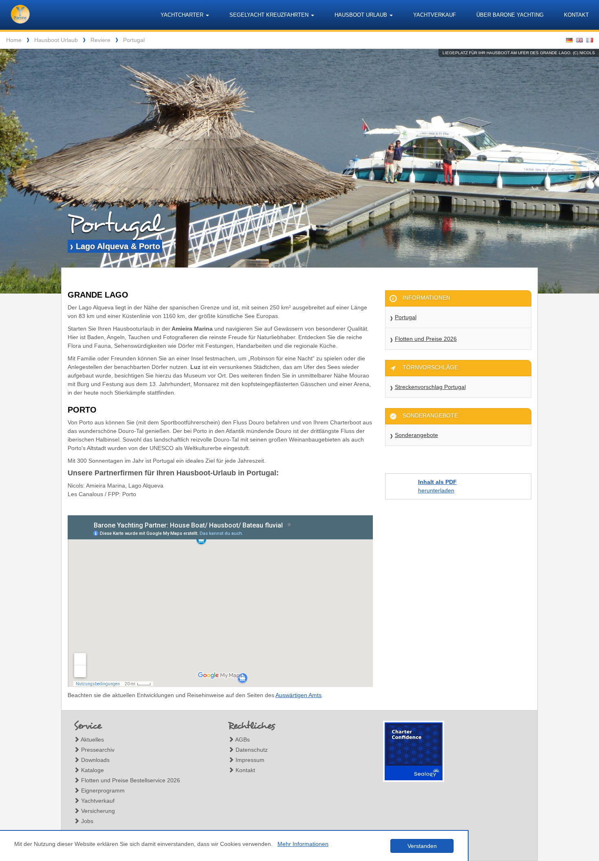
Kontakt (576, 15)
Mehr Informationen (302, 844)
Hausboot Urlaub (56, 40)
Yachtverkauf (434, 15)
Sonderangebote (416, 435)
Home (14, 40)
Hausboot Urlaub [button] (362, 15)
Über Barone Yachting (510, 15)
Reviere (100, 40)
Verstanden (422, 846)
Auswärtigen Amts (298, 695)
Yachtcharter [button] (183, 15)
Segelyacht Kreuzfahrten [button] (269, 15)
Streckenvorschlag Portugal (430, 387)
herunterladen (437, 486)
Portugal (134, 40)
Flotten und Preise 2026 (426, 339)
